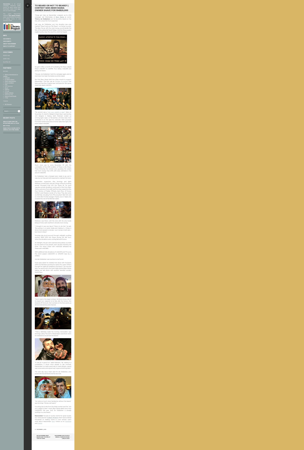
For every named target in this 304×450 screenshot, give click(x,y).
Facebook (68, 421)
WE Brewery (8, 104)
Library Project (53, 417)
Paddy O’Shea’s (9, 93)
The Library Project (14, 15)
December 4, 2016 (41, 429)
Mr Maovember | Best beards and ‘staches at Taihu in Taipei (43, 437)
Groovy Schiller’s (9, 83)
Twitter (40, 423)
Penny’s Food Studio (10, 96)
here (19, 9)
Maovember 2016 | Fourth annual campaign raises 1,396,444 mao (62, 437)
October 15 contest (61, 81)
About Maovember (9, 43)
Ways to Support (9, 46)
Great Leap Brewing (10, 81)
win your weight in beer (56, 112)
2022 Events (7, 41)
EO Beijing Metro (9, 79)
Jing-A (6, 88)
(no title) (6, 125)
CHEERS (7, 78)
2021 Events (7, 39)
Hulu (6, 84)
